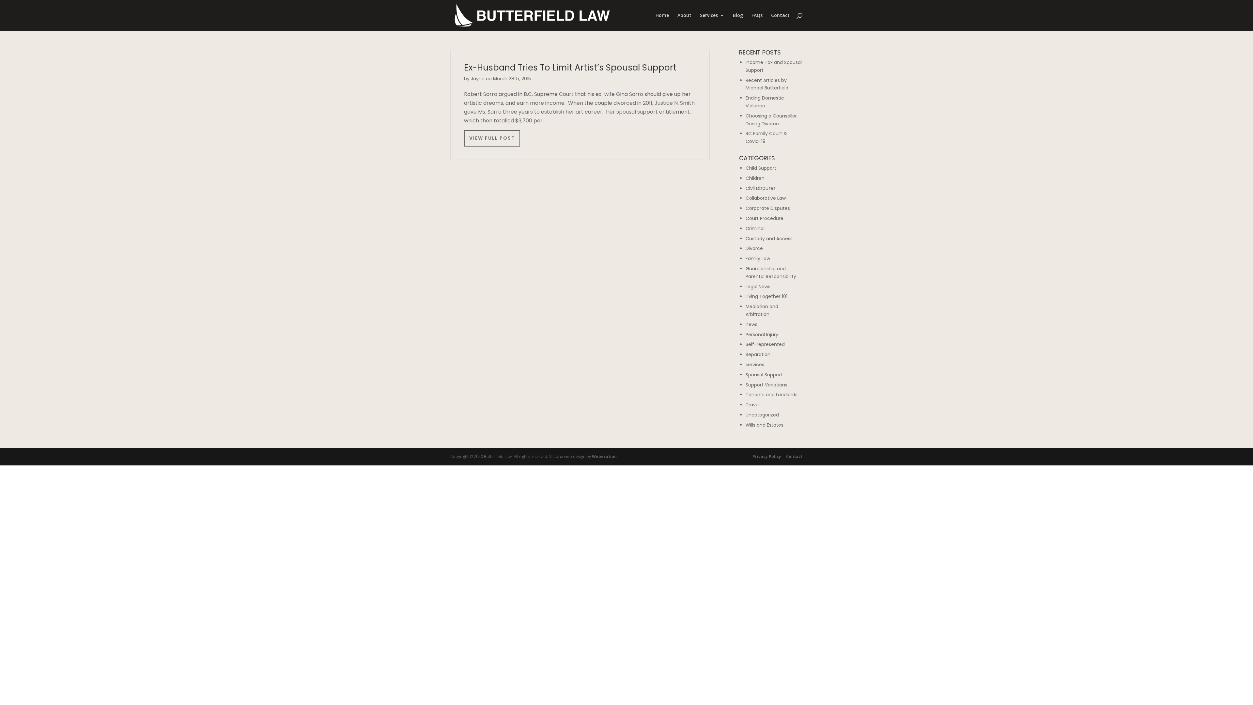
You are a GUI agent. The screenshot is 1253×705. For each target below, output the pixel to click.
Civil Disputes (761, 188)
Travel (753, 404)
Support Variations (766, 385)
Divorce (754, 248)
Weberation (604, 456)
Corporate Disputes (768, 208)
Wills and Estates (764, 425)
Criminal (755, 228)
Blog (738, 15)
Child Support (761, 168)
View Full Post (492, 138)
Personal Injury (762, 334)
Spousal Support (764, 374)
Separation (758, 354)
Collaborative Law (766, 198)
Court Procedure (764, 218)
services (755, 364)
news (751, 324)
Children (755, 178)
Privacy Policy (766, 456)
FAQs (757, 15)
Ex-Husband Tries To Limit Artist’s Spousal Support (570, 67)
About (684, 15)
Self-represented (765, 344)
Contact (780, 15)
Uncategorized (762, 415)
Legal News (758, 286)
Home (662, 15)
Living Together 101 (766, 296)
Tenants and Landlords (771, 394)
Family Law (758, 258)
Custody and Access (769, 238)
